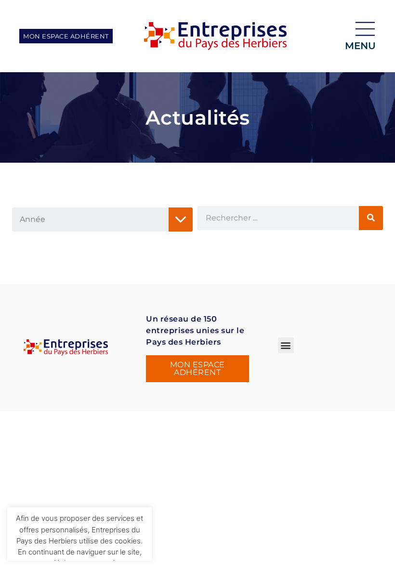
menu (360, 46)
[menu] (365, 29)
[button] (286, 345)
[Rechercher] (371, 218)
